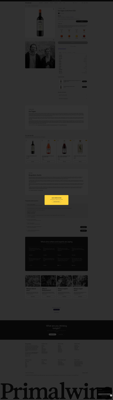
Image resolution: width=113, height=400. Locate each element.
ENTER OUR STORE (56, 201)
